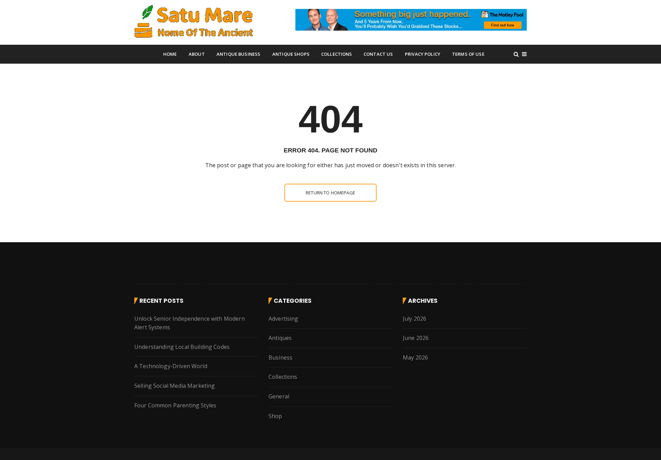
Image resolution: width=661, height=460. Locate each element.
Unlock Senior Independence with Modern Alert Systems (189, 323)
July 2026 (414, 318)
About (197, 54)
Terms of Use (468, 54)
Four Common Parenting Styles (175, 405)
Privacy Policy (422, 54)
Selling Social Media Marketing (174, 385)
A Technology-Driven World (170, 366)
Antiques (280, 338)
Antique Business (238, 54)
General (279, 396)
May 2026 (415, 357)
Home (170, 54)
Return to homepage (330, 193)
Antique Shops (290, 54)
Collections (336, 54)
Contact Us (378, 54)
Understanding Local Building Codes (182, 347)
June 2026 (416, 338)
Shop (275, 416)
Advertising (283, 318)
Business (280, 357)
